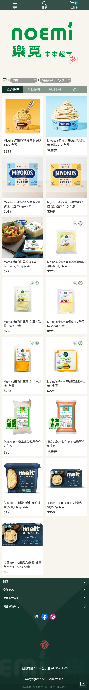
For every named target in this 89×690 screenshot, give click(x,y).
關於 (5, 581)
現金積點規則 (11, 606)
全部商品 (8, 589)
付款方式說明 (11, 598)
